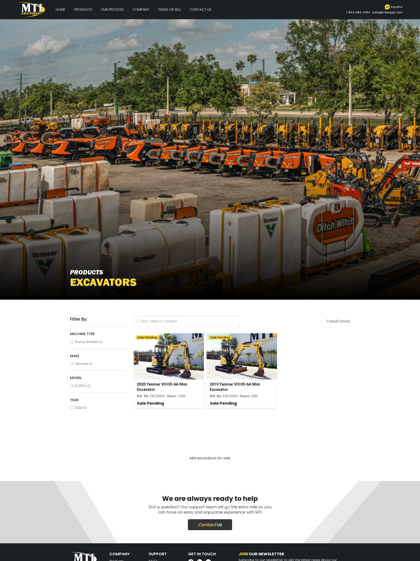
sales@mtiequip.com (387, 12)
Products (83, 9)
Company (141, 9)
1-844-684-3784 (358, 12)
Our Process (112, 9)
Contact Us (200, 9)
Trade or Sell (169, 9)
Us (210, 525)
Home (60, 9)
